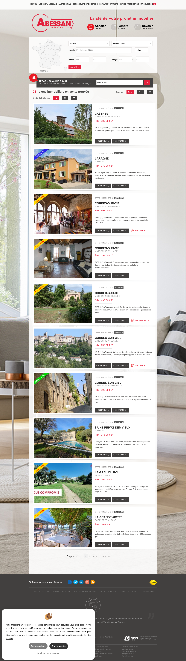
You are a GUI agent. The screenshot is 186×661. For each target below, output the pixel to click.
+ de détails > (102, 141)
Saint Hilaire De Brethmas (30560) (101, 654)
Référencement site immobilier (148, 640)
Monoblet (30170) (127, 656)
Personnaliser (38, 646)
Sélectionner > (120, 141)
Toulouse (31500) (96, 656)
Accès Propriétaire (106, 637)
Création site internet (145, 638)
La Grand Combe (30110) (130, 647)
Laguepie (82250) (127, 649)
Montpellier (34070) (128, 654)
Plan (95, 637)
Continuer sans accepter (48, 652)
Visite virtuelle (142, 231)
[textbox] (104, 50)
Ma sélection (148, 4)
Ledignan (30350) (96, 651)
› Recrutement (148, 591)
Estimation (108, 4)
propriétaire (129, 4)
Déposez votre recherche (85, 4)
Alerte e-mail (65, 4)
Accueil (33, 4)
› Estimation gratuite (128, 591)
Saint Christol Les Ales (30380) (101, 649)
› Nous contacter (107, 591)
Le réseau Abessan (48, 4)
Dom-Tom (44, 71)
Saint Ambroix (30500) (129, 651)
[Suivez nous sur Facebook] (70, 582)
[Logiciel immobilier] (131, 638)
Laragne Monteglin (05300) (99, 647)
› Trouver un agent (61, 591)
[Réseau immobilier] (52, 24)
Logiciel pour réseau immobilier (148, 636)
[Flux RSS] (92, 582)
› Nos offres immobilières (85, 591)
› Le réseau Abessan (39, 591)
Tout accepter (59, 646)
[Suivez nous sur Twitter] (75, 582)
